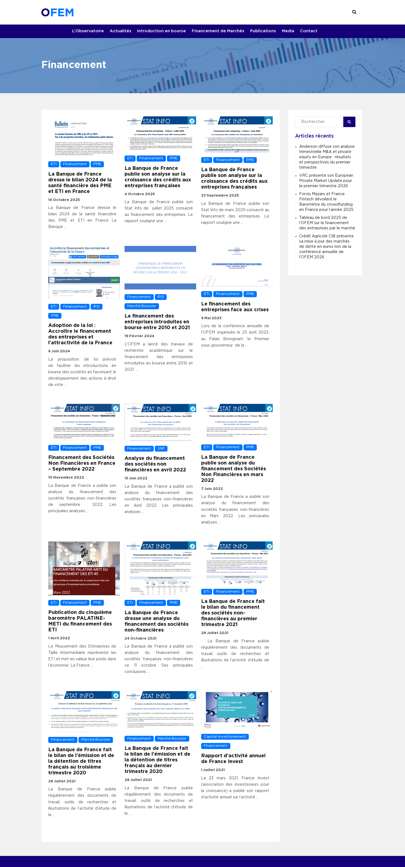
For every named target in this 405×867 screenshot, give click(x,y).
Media (288, 31)
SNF (161, 448)
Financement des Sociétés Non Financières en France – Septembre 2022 (81, 463)
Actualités (120, 31)
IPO (96, 306)
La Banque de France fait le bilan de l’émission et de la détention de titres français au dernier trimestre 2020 (157, 760)
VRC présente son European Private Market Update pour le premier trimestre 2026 (326, 181)
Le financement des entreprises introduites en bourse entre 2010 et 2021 (157, 322)
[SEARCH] (354, 12)
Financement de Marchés (218, 31)
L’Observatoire (88, 31)
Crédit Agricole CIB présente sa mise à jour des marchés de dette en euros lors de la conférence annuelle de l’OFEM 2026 (326, 247)
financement (75, 164)
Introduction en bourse (161, 31)
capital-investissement (225, 736)
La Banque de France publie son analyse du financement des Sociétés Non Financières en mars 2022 (233, 469)
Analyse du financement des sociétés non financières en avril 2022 (155, 464)
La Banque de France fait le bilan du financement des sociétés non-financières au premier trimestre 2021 (233, 613)
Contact (308, 31)
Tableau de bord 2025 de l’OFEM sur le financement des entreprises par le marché (327, 223)
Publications (263, 31)
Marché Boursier (141, 306)
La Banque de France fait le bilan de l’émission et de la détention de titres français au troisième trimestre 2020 (81, 761)
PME (97, 164)
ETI (53, 164)
